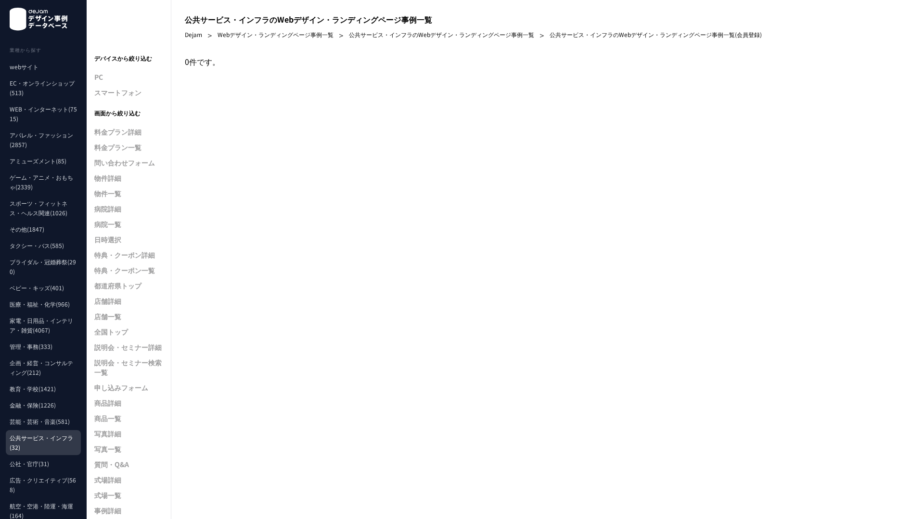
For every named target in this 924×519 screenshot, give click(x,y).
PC (98, 77)
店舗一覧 (107, 316)
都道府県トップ (117, 285)
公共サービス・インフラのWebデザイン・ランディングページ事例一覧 (441, 34)
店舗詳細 (107, 301)
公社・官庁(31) (29, 463)
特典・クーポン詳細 (124, 255)
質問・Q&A (111, 464)
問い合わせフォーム (124, 162)
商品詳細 (107, 403)
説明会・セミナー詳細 (128, 347)
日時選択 (107, 239)
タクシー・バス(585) (37, 245)
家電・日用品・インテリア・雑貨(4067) (41, 325)
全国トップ (111, 331)
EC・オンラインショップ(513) (42, 88)
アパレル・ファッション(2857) (41, 139)
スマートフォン (117, 92)
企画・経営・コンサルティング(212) (41, 367)
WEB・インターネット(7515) (43, 114)
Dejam (193, 34)
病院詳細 (107, 208)
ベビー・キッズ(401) (37, 288)
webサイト (24, 66)
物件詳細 (107, 178)
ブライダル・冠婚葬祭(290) (43, 266)
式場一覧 (107, 495)
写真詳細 (107, 433)
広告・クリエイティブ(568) (43, 485)
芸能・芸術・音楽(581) (40, 421)
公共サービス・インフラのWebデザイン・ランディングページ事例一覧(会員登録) (656, 34)
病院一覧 (107, 224)
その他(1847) (27, 229)
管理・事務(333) (31, 346)
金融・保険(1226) (33, 405)
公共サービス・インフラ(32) (41, 442)
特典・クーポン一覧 (124, 270)
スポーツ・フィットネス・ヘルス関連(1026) (38, 208)
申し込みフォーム (121, 387)
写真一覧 (107, 449)
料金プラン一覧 (117, 147)
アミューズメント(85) (38, 161)
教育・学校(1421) (33, 388)
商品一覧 (107, 418)
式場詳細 (107, 479)
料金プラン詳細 (117, 131)
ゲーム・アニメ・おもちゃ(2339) (41, 182)
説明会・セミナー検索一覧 (128, 367)
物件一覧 (107, 193)
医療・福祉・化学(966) (40, 304)
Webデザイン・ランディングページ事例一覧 (276, 34)
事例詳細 (107, 510)
